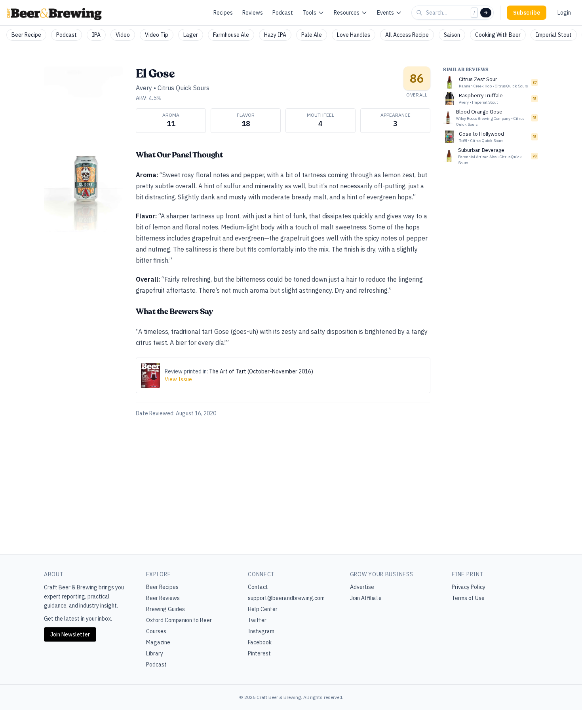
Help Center (263, 609)
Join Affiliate (366, 598)
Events (385, 12)
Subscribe (526, 12)
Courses (156, 631)
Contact (258, 587)
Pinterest (259, 653)
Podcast (282, 12)
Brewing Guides (165, 609)
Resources (346, 12)
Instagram (261, 631)
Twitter (257, 620)
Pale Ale (311, 34)
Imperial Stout (554, 34)
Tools (309, 12)
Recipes (223, 12)
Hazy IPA (275, 34)
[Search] (485, 12)
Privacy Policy (468, 587)
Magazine (158, 642)
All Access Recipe (407, 34)
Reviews (252, 12)
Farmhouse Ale (231, 34)
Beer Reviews (163, 598)
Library (154, 653)
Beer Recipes (162, 587)
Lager (190, 34)
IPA (96, 34)
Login (564, 12)
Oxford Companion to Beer (179, 620)
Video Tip (156, 34)
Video (123, 34)
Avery (144, 88)
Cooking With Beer (498, 34)
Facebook (260, 642)
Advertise (362, 587)
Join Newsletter (70, 634)
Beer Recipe (26, 34)
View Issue (178, 379)
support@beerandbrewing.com (286, 598)
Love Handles (353, 34)
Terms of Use (468, 598)
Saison (452, 34)
